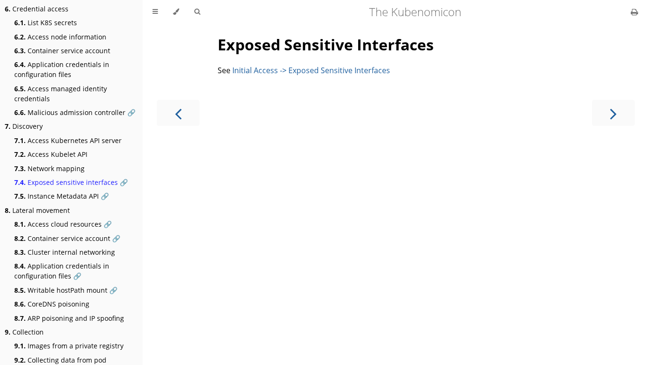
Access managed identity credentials (60, 93)
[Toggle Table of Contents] (155, 12)
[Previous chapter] (178, 113)
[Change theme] (176, 12)
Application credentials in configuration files (61, 69)
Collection (24, 331)
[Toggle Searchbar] (197, 12)
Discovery (24, 126)
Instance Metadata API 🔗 (61, 196)
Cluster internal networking (64, 252)
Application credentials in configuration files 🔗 (61, 270)
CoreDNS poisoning (51, 303)
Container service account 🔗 (67, 238)
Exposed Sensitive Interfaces (326, 44)
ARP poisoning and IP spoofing (69, 318)
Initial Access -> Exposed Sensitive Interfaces (311, 70)
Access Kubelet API (50, 154)
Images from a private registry (69, 345)
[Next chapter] (613, 113)
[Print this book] (634, 12)
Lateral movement (37, 210)
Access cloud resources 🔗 (63, 224)
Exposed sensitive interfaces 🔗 (71, 182)
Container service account (62, 50)
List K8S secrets (45, 22)
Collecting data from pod (60, 360)
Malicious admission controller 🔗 (74, 112)
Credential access (36, 8)
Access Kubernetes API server (68, 140)
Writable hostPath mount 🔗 (65, 290)
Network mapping (49, 168)
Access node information (60, 36)
